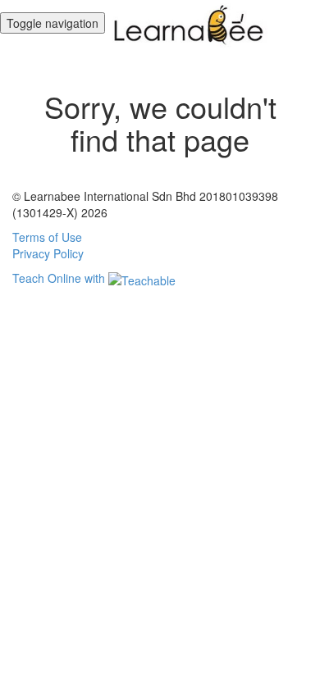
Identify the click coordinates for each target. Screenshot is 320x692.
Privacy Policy (48, 253)
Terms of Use (47, 237)
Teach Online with (60, 278)
